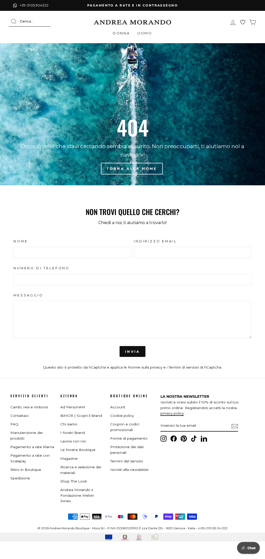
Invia (132, 351)
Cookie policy (122, 415)
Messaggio (28, 295)
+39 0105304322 (34, 5)
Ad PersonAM (72, 407)
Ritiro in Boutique (25, 470)
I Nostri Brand (72, 433)
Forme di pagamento (129, 438)
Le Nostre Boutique (77, 450)
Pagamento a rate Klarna (32, 447)
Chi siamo (68, 424)
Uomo (144, 33)
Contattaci (19, 415)
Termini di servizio (183, 367)
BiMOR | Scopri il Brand (81, 415)
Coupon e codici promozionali (124, 427)
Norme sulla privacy (145, 367)
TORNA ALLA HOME (132, 168)
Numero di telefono (41, 268)
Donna (121, 33)
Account (117, 407)
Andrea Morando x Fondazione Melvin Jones (77, 495)
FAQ (14, 424)
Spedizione (20, 478)
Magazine (69, 458)
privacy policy (172, 413)
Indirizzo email (155, 241)
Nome (20, 241)
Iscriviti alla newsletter (129, 470)
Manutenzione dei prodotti (26, 435)
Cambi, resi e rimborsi (29, 407)
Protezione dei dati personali (127, 450)
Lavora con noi (73, 441)
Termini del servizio (126, 461)
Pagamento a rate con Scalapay (30, 458)
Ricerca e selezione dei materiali (80, 470)
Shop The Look (73, 481)
